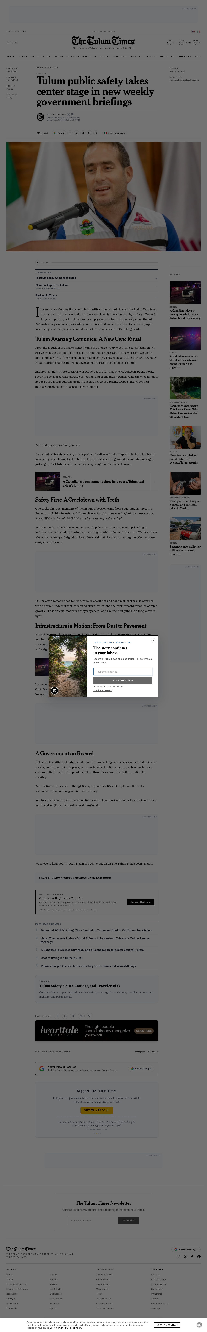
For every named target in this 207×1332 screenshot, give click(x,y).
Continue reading (102, 690)
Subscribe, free (123, 680)
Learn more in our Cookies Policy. (66, 1328)
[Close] (153, 640)
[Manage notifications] (199, 1324)
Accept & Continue (167, 1325)
